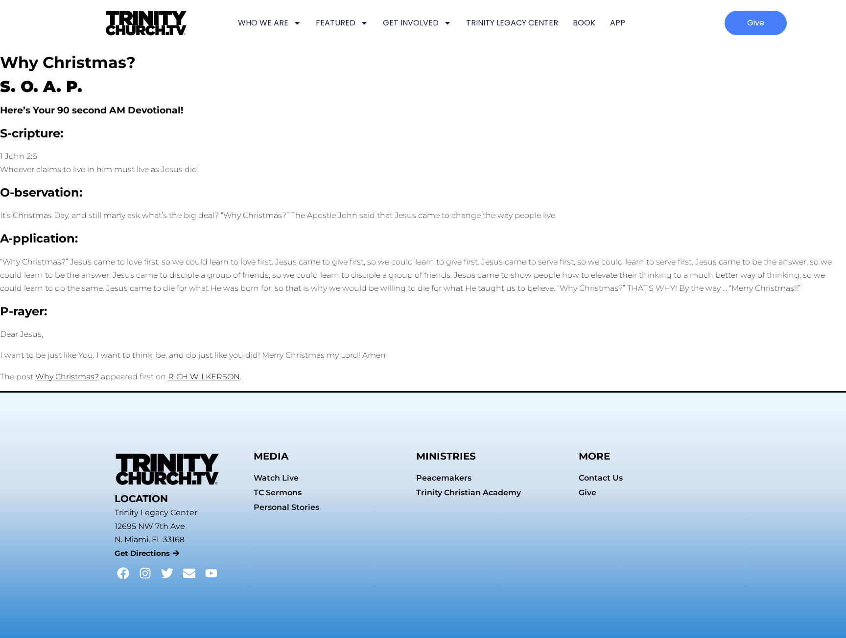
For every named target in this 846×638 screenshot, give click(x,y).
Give (587, 492)
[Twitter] (167, 573)
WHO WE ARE (263, 22)
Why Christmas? (67, 376)
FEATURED (335, 22)
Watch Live (276, 478)
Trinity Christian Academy (468, 492)
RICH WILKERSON (204, 376)
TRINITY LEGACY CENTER (512, 22)
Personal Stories (286, 507)
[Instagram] (145, 573)
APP (617, 22)
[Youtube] (211, 573)
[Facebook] (123, 573)
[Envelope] (189, 573)
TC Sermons (278, 492)
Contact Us (601, 478)
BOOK (584, 22)
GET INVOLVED (411, 22)
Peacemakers (443, 478)
